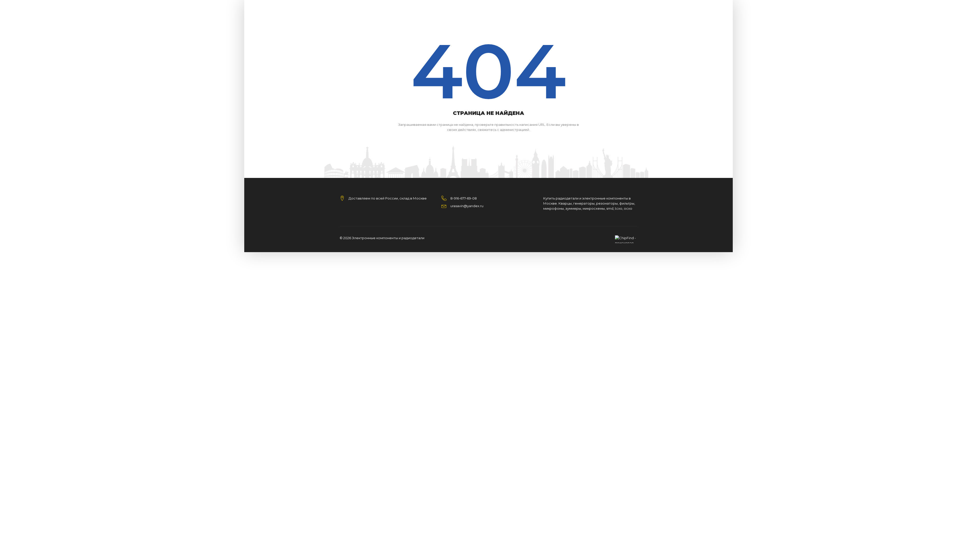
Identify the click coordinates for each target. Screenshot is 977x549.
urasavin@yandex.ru (466, 206)
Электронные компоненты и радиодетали (388, 238)
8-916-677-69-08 (463, 198)
